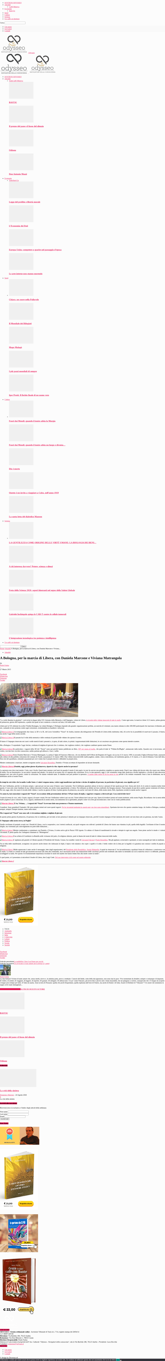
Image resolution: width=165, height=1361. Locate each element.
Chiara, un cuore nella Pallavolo (24, 299)
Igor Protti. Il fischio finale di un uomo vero (29, 395)
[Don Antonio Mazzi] (21, 170)
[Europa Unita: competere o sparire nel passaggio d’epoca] (21, 245)
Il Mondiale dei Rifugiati (20, 323)
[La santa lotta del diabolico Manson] (21, 512)
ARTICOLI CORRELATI (10, 989)
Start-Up (12, 11)
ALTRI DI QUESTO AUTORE (33, 989)
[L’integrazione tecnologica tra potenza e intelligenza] (21, 634)
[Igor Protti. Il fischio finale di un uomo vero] (21, 391)
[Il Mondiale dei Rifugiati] (21, 319)
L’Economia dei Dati (18, 226)
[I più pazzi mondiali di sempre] (21, 367)
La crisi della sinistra (9, 1090)
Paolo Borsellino (102, 840)
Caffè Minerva (14, 7)
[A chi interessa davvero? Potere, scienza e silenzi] (21, 562)
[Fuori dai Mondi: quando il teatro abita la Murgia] (21, 417)
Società (7, 945)
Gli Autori (8, 29)
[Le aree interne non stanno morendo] (21, 269)
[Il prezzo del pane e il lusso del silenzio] (21, 122)
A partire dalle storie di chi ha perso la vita (102, 774)
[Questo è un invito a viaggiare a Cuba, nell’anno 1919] (21, 488)
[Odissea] (21, 146)
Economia (8, 9)
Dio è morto (14, 469)
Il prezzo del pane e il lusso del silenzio (26, 126)
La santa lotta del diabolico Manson (25, 516)
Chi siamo (8, 27)
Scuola (6, 943)
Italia (6, 935)
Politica (7, 941)
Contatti (7, 31)
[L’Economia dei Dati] (21, 221)
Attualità (7, 5)
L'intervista (8, 937)
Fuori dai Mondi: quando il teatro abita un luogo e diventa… (37, 445)
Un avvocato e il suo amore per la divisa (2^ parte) (32, 963)
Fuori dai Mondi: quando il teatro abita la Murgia (32, 421)
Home (2, 649)
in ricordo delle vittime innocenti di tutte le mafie (103, 720)
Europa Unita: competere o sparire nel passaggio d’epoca (35, 250)
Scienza (7, 17)
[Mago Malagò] (21, 343)
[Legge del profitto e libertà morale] (21, 198)
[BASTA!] (21, 98)
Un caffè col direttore (12, 19)
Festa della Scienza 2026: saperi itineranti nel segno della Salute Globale (42, 590)
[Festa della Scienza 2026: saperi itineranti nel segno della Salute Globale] (21, 586)
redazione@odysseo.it (16, 1344)
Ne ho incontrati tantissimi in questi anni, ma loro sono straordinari (85, 807)
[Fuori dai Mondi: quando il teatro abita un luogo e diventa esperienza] (21, 441)
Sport (6, 13)
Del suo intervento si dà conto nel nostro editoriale (73, 857)
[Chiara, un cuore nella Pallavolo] (21, 295)
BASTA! (13, 102)
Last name (3, 1114)
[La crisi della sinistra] (18, 1086)
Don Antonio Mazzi (18, 174)
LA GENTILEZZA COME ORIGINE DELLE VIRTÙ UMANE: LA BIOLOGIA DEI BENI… (52, 542)
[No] (121, 1360)
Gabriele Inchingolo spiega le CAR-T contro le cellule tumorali (37, 614)
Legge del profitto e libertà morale (24, 202)
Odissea (12, 150)
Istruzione (7, 933)
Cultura (7, 15)
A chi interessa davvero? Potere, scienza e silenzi (31, 566)
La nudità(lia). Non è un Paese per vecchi (28, 961)
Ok (118, 1360)
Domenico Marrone (7, 1095)
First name (3, 1112)
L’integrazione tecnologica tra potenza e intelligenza (32, 638)
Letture (7, 939)
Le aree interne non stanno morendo (25, 273)
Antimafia (8, 931)
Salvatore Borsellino (48, 763)
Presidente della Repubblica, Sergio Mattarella (82, 849)
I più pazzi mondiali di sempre (23, 371)
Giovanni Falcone (87, 840)
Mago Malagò (15, 347)
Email (2, 1116)
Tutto (11, 81)
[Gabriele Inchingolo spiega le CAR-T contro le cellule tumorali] (21, 610)
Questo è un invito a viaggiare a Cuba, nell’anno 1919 (34, 493)
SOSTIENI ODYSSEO (13, 3)
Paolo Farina (4, 665)
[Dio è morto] (21, 464)
